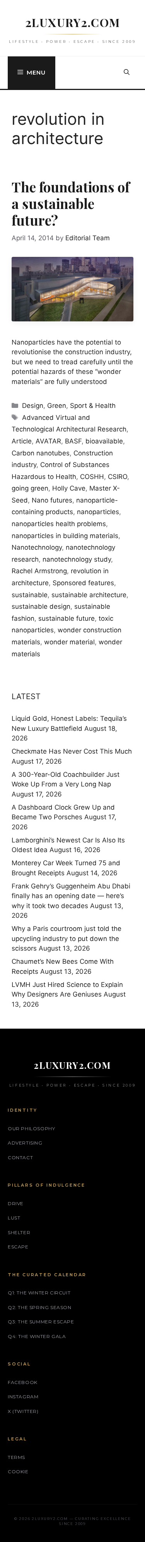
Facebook (23, 1382)
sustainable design (41, 606)
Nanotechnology (37, 547)
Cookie (18, 1471)
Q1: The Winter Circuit (39, 1293)
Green (56, 405)
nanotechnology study (77, 559)
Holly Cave (68, 488)
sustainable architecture (88, 595)
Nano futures (52, 500)
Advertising (25, 1143)
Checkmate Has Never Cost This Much (72, 751)
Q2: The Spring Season (40, 1307)
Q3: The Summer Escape (41, 1322)
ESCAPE (18, 1247)
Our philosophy (31, 1128)
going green (30, 488)
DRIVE (16, 1203)
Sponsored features (83, 583)
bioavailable (104, 441)
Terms (16, 1457)
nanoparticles (98, 512)
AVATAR (48, 441)
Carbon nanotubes (41, 453)
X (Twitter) (23, 1411)
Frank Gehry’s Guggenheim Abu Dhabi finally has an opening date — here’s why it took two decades (71, 896)
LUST (14, 1218)
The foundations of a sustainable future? (71, 203)
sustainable (30, 595)
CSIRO (117, 477)
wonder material (69, 642)
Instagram (23, 1396)
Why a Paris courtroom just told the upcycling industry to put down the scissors (66, 938)
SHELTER (19, 1232)
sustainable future (66, 618)
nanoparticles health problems (59, 524)
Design (32, 405)
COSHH (92, 477)
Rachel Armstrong (39, 571)
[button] (126, 72)
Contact (20, 1157)
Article (22, 441)
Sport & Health (93, 405)
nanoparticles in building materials (65, 536)
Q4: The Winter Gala (37, 1336)
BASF (73, 441)
